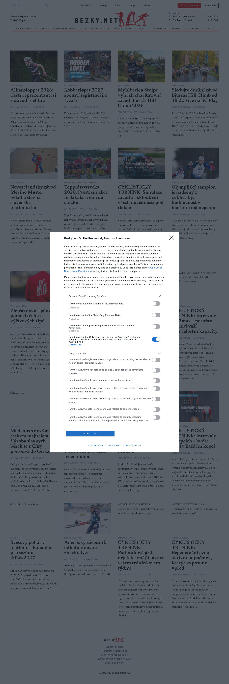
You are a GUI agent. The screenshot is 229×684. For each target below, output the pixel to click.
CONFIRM (90, 433)
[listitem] (114, 296)
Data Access (114, 445)
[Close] (172, 239)
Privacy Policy (133, 445)
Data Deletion (95, 445)
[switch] (156, 303)
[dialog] (114, 342)
